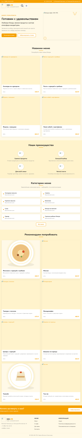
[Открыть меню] (26, 6)
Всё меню (41, 224)
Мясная (46, 271)
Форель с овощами (9, 127)
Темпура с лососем (9, 311)
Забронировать (75, 410)
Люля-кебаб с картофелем (52, 127)
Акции (60, 421)
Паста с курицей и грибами (52, 86)
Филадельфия (48, 311)
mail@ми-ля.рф (6, 428)
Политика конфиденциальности (67, 424)
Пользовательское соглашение (67, 426)
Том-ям (45, 394)
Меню (35, 421)
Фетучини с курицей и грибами (14, 271)
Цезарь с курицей (9, 352)
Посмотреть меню (9, 35)
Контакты (37, 429)
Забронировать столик (27, 35)
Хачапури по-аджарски (11, 86)
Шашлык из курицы (50, 352)
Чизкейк (6, 394)
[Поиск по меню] (22, 5)
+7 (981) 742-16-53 (8, 1)
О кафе (36, 424)
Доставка (37, 426)
